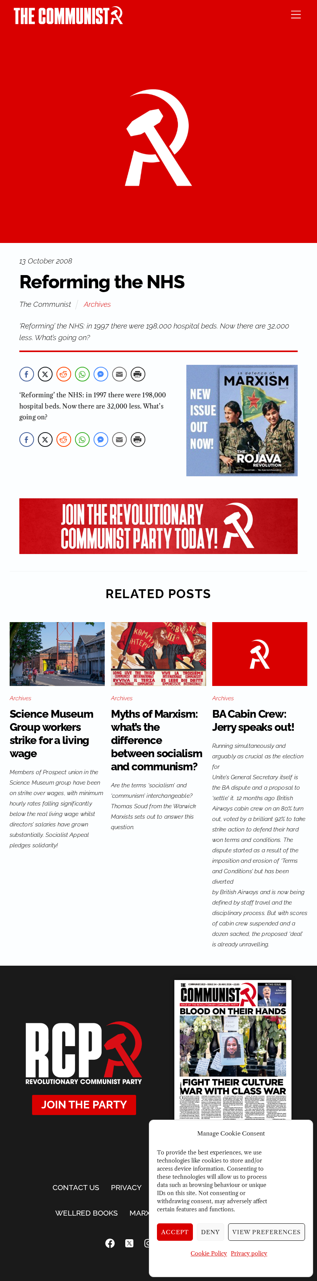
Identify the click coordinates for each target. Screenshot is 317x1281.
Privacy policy (249, 1253)
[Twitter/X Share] (45, 374)
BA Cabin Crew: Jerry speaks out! (253, 721)
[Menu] (296, 14)
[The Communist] (68, 22)
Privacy (126, 1187)
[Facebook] (110, 1243)
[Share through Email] (119, 374)
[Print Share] (138, 374)
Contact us (76, 1187)
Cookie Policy (209, 1253)
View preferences (266, 1232)
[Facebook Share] (26, 374)
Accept (175, 1232)
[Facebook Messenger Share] (101, 374)
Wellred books (86, 1213)
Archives (97, 304)
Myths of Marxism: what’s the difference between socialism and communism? (156, 740)
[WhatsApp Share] (82, 374)
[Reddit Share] (63, 374)
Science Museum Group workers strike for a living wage (51, 734)
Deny (210, 1232)
